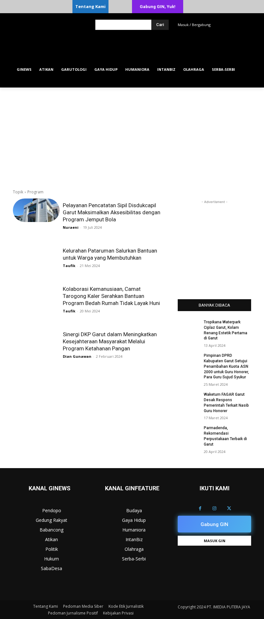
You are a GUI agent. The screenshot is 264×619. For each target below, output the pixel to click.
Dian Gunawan (77, 356)
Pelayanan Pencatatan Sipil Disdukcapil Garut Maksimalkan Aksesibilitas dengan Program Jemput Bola (111, 212)
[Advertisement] (132, 136)
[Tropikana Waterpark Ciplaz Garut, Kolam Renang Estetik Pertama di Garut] (189, 327)
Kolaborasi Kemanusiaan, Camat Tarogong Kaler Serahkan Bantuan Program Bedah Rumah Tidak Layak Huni (111, 296)
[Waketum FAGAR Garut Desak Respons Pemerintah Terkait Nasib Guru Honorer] (189, 399)
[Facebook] (200, 508)
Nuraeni (71, 227)
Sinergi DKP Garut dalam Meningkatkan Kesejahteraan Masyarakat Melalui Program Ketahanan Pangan (110, 341)
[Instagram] (214, 508)
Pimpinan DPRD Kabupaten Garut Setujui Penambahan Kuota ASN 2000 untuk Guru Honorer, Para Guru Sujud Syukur (226, 366)
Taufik (69, 265)
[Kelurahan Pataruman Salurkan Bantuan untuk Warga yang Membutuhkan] (36, 255)
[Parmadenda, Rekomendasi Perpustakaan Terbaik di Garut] (189, 433)
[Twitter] (229, 508)
